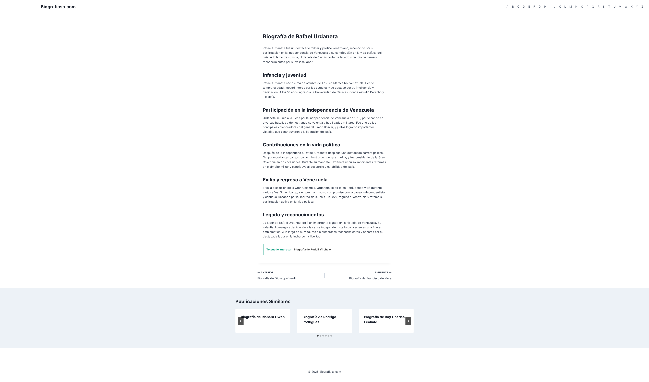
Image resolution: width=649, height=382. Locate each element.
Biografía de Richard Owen (263, 317)
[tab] (318, 336)
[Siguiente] (408, 321)
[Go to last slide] (241, 321)
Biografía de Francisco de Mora (370, 275)
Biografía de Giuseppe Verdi (276, 275)
